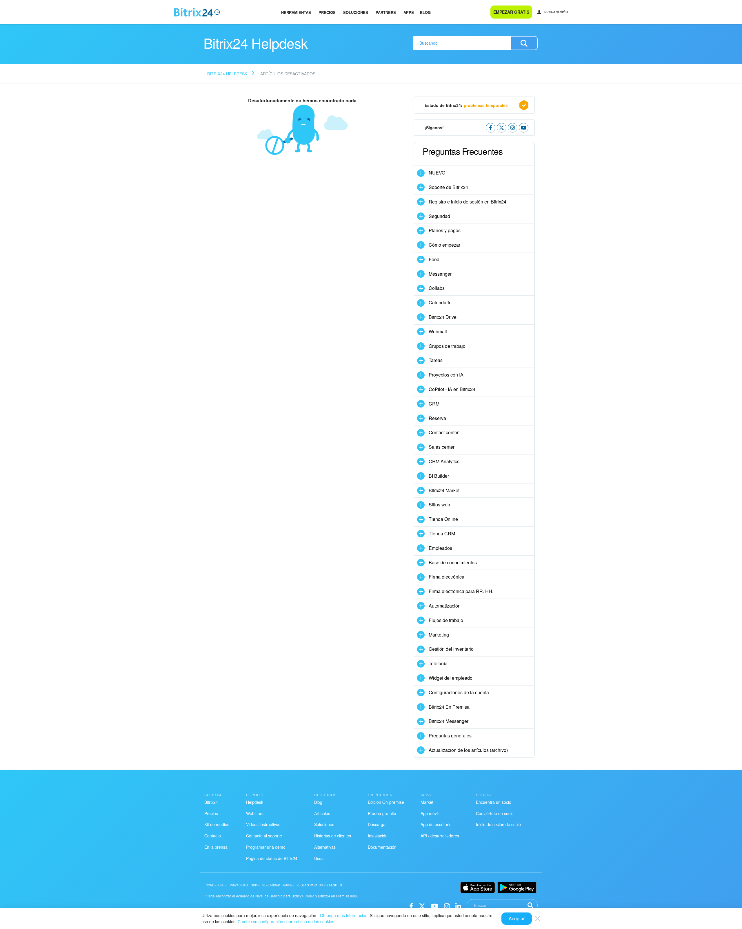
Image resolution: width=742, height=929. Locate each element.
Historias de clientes (332, 836)
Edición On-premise (386, 802)
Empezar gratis (511, 12)
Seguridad (271, 885)
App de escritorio (436, 824)
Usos (318, 858)
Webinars (254, 813)
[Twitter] (422, 905)
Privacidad (239, 885)
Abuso (288, 885)
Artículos (322, 813)
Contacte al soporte (264, 836)
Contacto (212, 836)
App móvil (430, 813)
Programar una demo (265, 847)
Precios (327, 12)
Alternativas (325, 847)
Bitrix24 (211, 802)
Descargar (377, 824)
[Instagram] (447, 905)
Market (427, 802)
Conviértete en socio (495, 813)
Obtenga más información (344, 915)
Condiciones (216, 885)
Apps (408, 12)
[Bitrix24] (197, 12)
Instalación (378, 836)
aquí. (354, 895)
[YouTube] (434, 905)
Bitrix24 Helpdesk (227, 74)
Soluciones (355, 12)
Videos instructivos (263, 824)
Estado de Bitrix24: (466, 105)
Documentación (382, 847)
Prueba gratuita (382, 813)
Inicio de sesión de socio (498, 824)
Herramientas (296, 12)
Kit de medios (216, 824)
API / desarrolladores (440, 836)
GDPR (255, 885)
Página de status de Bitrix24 (271, 858)
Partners (386, 12)
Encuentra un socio (493, 802)
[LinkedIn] (458, 905)
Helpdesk (254, 802)
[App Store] (477, 887)
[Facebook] (411, 905)
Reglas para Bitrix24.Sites (319, 885)
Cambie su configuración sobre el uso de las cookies (286, 921)
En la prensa (216, 847)
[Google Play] (517, 887)
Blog (425, 12)
